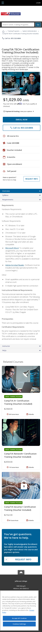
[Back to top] (21, 581)
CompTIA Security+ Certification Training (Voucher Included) (20, 508)
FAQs (4, 350)
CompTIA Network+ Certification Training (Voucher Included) (20, 455)
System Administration (30, 31)
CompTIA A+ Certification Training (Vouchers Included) (18, 402)
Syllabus (5, 195)
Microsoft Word (12, 248)
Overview (6, 191)
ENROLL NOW (21, 119)
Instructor (6, 346)
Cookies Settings (19, 624)
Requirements (7, 199)
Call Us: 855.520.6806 (11, 38)
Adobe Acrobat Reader (14, 265)
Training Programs (13, 31)
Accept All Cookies (19, 618)
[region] (19, 610)
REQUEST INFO (31, 179)
